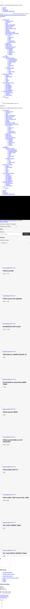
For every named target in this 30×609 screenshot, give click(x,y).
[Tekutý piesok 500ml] (13, 407)
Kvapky (7, 170)
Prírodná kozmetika (10, 158)
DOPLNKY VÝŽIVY (8, 164)
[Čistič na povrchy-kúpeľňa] (13, 294)
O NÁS (4, 190)
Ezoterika (8, 184)
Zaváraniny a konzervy (11, 137)
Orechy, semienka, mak (11, 119)
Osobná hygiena (12, 152)
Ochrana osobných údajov (8, 574)
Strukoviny (8, 133)
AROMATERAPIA (7, 182)
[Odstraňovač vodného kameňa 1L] (13, 350)
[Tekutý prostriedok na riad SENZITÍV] (13, 435)
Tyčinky (10, 143)
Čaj (9, 126)
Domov (1, 220)
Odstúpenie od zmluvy (8, 576)
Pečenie (7, 120)
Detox (7, 169)
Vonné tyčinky (9, 185)
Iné (6, 146)
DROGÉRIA (6, 147)
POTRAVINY (6, 110)
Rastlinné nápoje (12, 132)
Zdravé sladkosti (9, 138)
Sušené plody (9, 135)
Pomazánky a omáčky (10, 122)
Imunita (7, 166)
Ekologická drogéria (10, 148)
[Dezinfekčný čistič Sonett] (13, 322)
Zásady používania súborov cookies (11, 577)
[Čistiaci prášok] (13, 266)
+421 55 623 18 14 (4, 596)
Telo (9, 159)
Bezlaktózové (9, 175)
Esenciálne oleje (9, 183)
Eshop (4, 581)
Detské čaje (10, 127)
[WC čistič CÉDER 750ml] (13, 521)
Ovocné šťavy (11, 131)
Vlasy (9, 163)
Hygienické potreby (12, 151)
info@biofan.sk (3, 597)
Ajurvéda (8, 174)
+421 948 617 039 (4, 595)
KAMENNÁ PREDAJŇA (9, 194)
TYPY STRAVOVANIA (8, 173)
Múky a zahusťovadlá (10, 115)
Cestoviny (8, 112)
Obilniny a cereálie (10, 116)
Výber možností (6, 267)
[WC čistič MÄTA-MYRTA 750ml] (13, 549)
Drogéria (6, 220)
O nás (4, 579)
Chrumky (10, 141)
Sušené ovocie (11, 142)
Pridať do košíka (6, 351)
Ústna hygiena (11, 162)
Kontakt (4, 580)
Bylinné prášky (9, 167)
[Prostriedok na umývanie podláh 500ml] (13, 378)
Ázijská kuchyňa (9, 111)
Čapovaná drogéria (12, 149)
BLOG (4, 191)
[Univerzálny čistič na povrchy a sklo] (13, 493)
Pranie (9, 153)
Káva (9, 130)
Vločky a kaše (9, 136)
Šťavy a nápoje (9, 125)
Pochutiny (8, 121)
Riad (9, 154)
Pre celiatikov (9, 177)
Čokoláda (10, 140)
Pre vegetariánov (9, 180)
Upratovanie (11, 156)
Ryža (7, 114)
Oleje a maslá (9, 117)
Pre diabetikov (9, 178)
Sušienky (10, 145)
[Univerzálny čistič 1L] (13, 465)
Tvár (9, 161)
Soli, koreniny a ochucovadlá (12, 124)
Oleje (7, 172)
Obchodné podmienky (8, 572)
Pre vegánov (8, 179)
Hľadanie (2, 231)
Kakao (9, 129)
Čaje (7, 168)
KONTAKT (5, 193)
